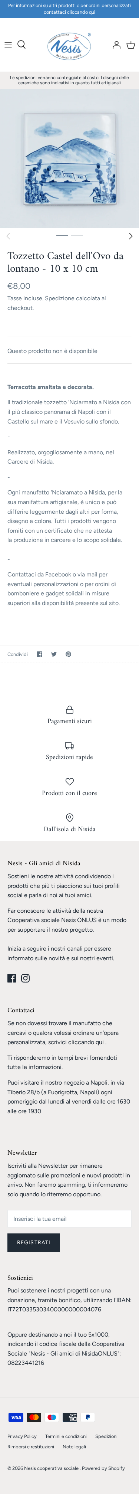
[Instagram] (25, 978)
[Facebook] (11, 978)
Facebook (58, 574)
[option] (69, 158)
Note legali (74, 1446)
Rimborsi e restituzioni (30, 1446)
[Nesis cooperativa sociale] (69, 45)
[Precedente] (8, 236)
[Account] (114, 44)
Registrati (33, 1242)
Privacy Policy (22, 1436)
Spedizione (60, 298)
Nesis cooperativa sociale (52, 1468)
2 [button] (77, 235)
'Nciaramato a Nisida (78, 492)
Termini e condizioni (66, 1436)
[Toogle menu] (8, 44)
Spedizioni (106, 1436)
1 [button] (62, 235)
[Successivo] (131, 236)
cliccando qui (86, 1042)
